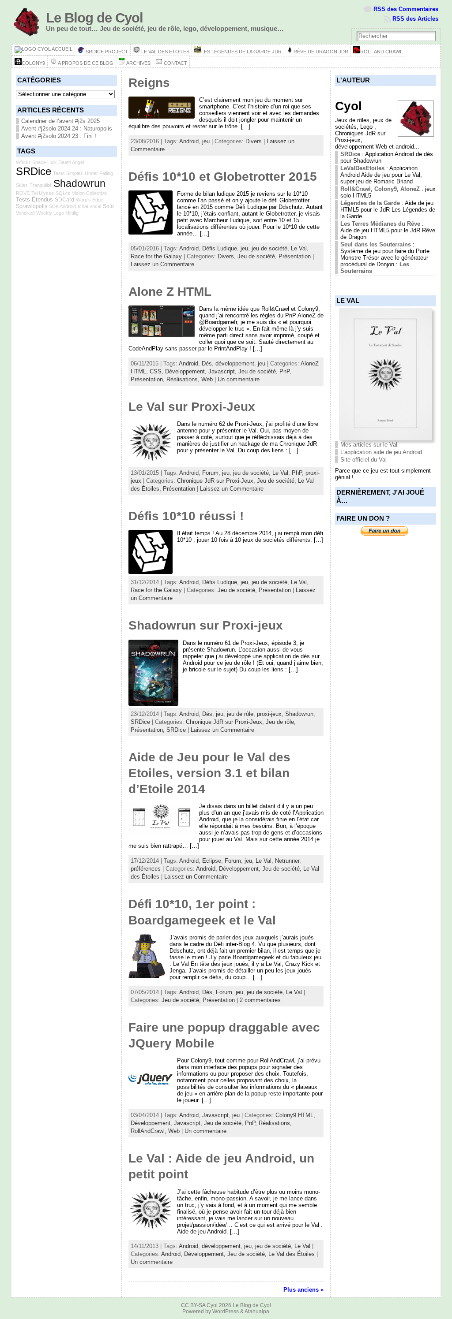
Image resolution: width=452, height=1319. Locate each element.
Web (207, 379)
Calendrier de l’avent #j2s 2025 (60, 121)
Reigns (149, 82)
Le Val (299, 248)
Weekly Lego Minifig (57, 213)
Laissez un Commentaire (162, 264)
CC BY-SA (193, 1305)
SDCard (64, 200)
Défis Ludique (219, 248)
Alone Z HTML (169, 291)
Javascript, (223, 371)
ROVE (23, 193)
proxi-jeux (269, 714)
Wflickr (23, 162)
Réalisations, (183, 379)
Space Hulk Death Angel (58, 162)
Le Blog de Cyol (94, 18)
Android (189, 141)
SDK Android (62, 206)
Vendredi (25, 213)
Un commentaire (239, 379)
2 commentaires (260, 1000)
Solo (108, 206)
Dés (207, 363)
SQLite (63, 193)
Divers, (227, 256)
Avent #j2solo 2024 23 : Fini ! (58, 136)
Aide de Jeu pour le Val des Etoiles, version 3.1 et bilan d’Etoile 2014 (209, 773)
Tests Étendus (34, 199)
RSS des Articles (415, 18)
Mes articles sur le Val (368, 444)
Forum (210, 472)
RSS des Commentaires (405, 9)
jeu (206, 141)
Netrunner (287, 860)
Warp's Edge (89, 199)
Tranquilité (41, 185)
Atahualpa (257, 1311)
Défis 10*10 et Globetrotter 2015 (222, 176)
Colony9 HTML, (295, 1115)
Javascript (215, 1115)
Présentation (295, 256)
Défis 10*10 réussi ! (186, 516)
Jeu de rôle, (281, 722)
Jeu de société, (258, 256)
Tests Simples (68, 173)
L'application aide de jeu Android (381, 452)
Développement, (186, 371)
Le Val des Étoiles (291, 1254)
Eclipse (211, 860)
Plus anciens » (303, 1289)
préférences (146, 868)
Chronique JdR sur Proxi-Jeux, (217, 480)
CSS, (157, 371)
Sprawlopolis (31, 206)
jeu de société (269, 248)
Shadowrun (79, 183)
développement (234, 363)
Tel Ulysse (42, 193)
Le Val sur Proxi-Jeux (191, 407)
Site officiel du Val (363, 459)
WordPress (225, 1311)
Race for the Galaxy (156, 256)
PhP (297, 472)
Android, (207, 868)
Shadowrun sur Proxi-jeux (205, 625)
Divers (253, 141)
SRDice (33, 171)
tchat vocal (89, 206)
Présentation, (148, 379)
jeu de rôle (240, 714)
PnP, (285, 371)
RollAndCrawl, (149, 1131)
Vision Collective (89, 193)
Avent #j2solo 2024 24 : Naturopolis (66, 128)
